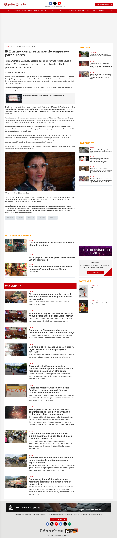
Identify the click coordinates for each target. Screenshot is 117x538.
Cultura (65, 10)
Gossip (58, 10)
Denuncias (52, 218)
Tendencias (73, 10)
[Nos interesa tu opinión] (58, 507)
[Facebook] (50, 3)
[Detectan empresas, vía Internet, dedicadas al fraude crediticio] (16, 245)
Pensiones (30, 218)
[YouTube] (59, 3)
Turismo (81, 10)
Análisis (44, 10)
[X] (55, 3)
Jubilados (41, 218)
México (24, 10)
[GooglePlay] (69, 524)
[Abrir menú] (5, 10)
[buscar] (112, 11)
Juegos (101, 10)
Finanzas (37, 10)
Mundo (30, 10)
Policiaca (17, 10)
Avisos (95, 10)
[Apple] (65, 524)
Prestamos (10, 218)
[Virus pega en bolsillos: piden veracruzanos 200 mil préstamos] (16, 257)
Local (10, 10)
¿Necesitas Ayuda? (58, 519)
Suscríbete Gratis (95, 273)
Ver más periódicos (104, 4)
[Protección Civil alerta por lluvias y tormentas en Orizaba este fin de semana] (84, 150)
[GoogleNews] (60, 524)
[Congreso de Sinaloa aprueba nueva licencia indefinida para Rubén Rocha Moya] (16, 334)
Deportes (88, 10)
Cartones (51, 10)
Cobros (20, 218)
